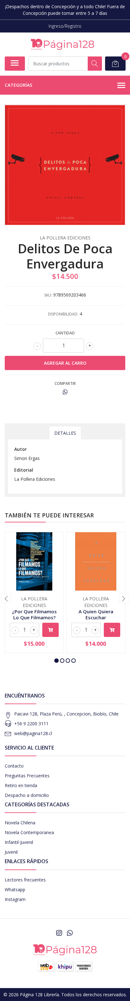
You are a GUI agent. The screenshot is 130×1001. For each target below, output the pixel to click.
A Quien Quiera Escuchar (96, 614)
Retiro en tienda (21, 785)
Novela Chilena (20, 823)
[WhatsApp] (70, 932)
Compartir (65, 383)
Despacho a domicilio (27, 795)
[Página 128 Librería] (62, 44)
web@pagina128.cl (33, 733)
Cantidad (65, 333)
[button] (56, 660)
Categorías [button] (18, 85)
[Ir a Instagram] (59, 932)
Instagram (15, 899)
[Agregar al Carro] (50, 630)
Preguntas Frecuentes (27, 776)
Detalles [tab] (65, 433)
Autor (20, 449)
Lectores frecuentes (25, 880)
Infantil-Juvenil (19, 842)
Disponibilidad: (63, 314)
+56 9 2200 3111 (31, 724)
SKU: (48, 295)
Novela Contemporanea (29, 832)
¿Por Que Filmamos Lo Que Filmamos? (34, 614)
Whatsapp (15, 889)
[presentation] (6, 598)
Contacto (14, 766)
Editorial (23, 470)
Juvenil (11, 852)
